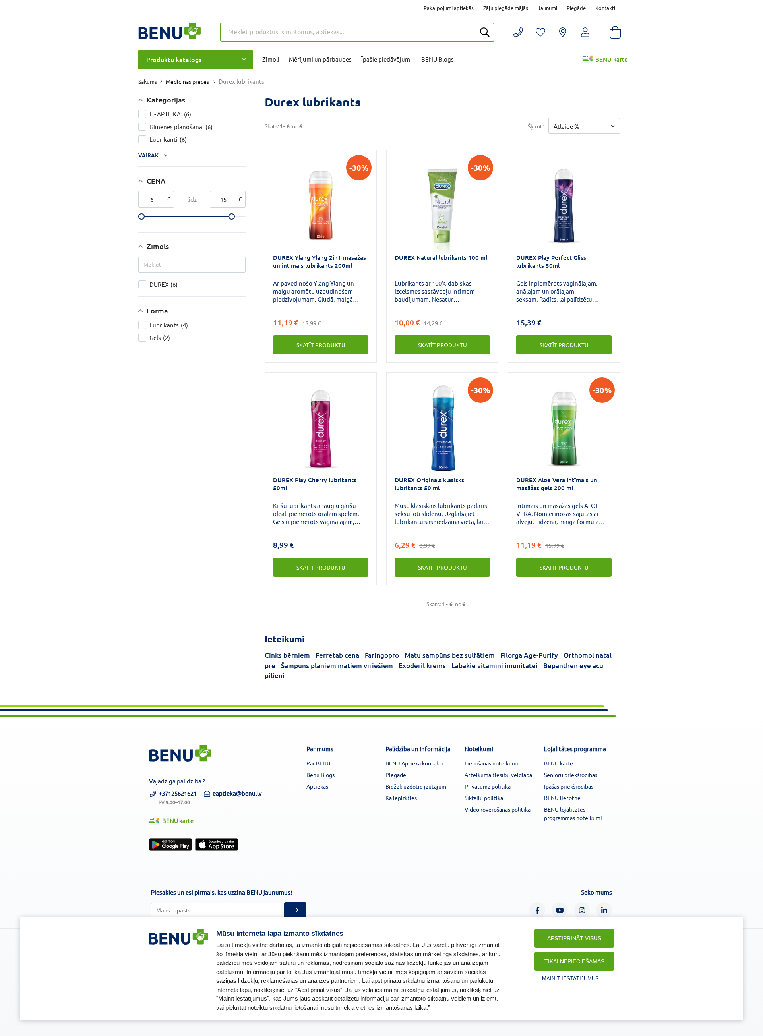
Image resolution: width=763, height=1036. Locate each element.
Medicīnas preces (187, 81)
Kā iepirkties (401, 797)
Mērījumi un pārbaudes (320, 59)
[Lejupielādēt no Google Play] (170, 844)
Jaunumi (547, 7)
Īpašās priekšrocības (568, 786)
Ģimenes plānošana (181, 126)
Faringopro (382, 655)
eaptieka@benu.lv (237, 793)
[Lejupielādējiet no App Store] (216, 844)
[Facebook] (537, 910)
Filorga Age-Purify (529, 655)
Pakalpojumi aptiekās (449, 7)
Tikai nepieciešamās (574, 961)
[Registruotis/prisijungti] (540, 32)
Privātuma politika (488, 786)
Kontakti (605, 7)
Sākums (147, 81)
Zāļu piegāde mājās (505, 7)
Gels (159, 337)
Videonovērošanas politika (498, 809)
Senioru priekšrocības (570, 774)
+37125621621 (178, 796)
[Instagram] (582, 910)
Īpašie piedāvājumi (386, 59)
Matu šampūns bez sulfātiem (450, 655)
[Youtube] (559, 910)
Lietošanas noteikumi (491, 763)
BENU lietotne (562, 797)
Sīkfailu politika (484, 797)
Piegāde (576, 7)
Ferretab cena (337, 655)
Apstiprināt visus (574, 938)
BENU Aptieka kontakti (414, 763)
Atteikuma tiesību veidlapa (498, 774)
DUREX (163, 284)
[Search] (484, 32)
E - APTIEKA (170, 114)
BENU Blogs (437, 59)
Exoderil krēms (422, 665)
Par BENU (318, 763)
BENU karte (611, 59)
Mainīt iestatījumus (570, 979)
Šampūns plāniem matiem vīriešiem (337, 665)
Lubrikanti (168, 139)
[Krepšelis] (615, 32)
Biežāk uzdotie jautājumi (416, 786)
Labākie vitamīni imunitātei (494, 665)
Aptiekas (317, 786)
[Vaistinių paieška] (562, 32)
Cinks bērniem (287, 655)
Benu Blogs (320, 774)
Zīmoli (270, 59)
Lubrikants (168, 325)
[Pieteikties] (295, 910)
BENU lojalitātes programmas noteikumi (573, 813)
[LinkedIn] (604, 910)
